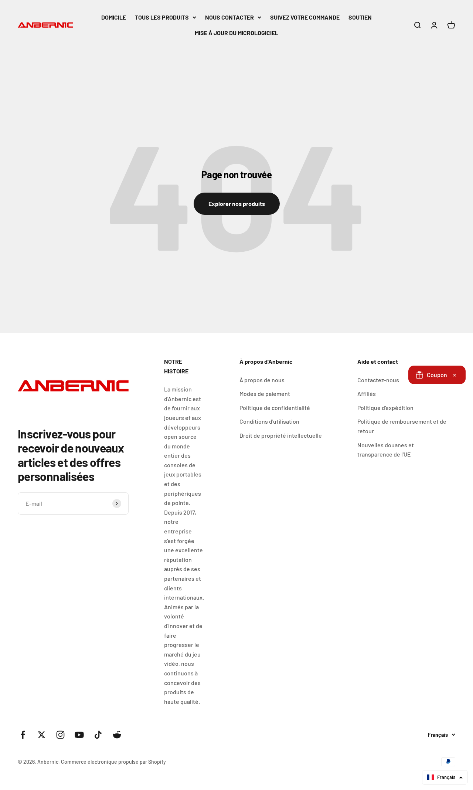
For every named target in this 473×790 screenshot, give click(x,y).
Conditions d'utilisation (269, 421)
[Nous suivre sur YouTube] (79, 735)
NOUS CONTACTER (229, 17)
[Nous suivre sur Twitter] (42, 735)
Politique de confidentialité (274, 407)
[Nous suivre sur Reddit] (117, 735)
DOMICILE (113, 17)
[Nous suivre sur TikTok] (98, 735)
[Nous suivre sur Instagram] (60, 735)
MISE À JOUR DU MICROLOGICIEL (236, 32)
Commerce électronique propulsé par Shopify (113, 762)
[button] (444, 777)
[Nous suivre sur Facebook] (23, 735)
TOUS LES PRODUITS (162, 17)
